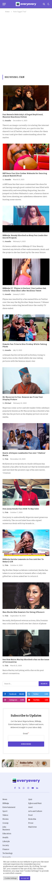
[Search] (44, 4)
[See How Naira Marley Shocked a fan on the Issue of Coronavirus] (26, 643)
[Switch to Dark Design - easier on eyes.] (48, 4)
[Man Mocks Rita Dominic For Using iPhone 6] (26, 595)
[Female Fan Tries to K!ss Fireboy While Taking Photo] (26, 327)
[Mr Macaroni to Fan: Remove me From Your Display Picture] (26, 380)
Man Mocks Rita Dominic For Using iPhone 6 (23, 612)
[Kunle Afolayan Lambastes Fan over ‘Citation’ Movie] (26, 436)
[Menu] (4, 4)
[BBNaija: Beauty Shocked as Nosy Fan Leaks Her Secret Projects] (26, 219)
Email (26, 733)
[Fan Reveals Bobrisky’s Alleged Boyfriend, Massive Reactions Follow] (26, 98)
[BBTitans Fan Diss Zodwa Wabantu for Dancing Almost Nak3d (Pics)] (26, 157)
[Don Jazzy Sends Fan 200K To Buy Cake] (26, 492)
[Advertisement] (26, 43)
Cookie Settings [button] (11, 878)
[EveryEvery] (26, 4)
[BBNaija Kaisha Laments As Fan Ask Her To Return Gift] (26, 543)
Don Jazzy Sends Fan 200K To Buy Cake (21, 509)
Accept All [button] (25, 878)
